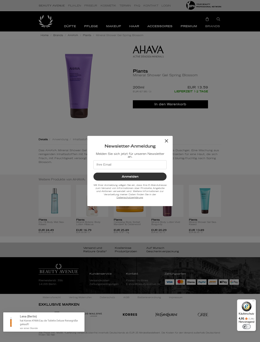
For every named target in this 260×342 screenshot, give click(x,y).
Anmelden (130, 176)
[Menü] (253, 301)
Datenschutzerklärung (130, 197)
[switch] (247, 326)
